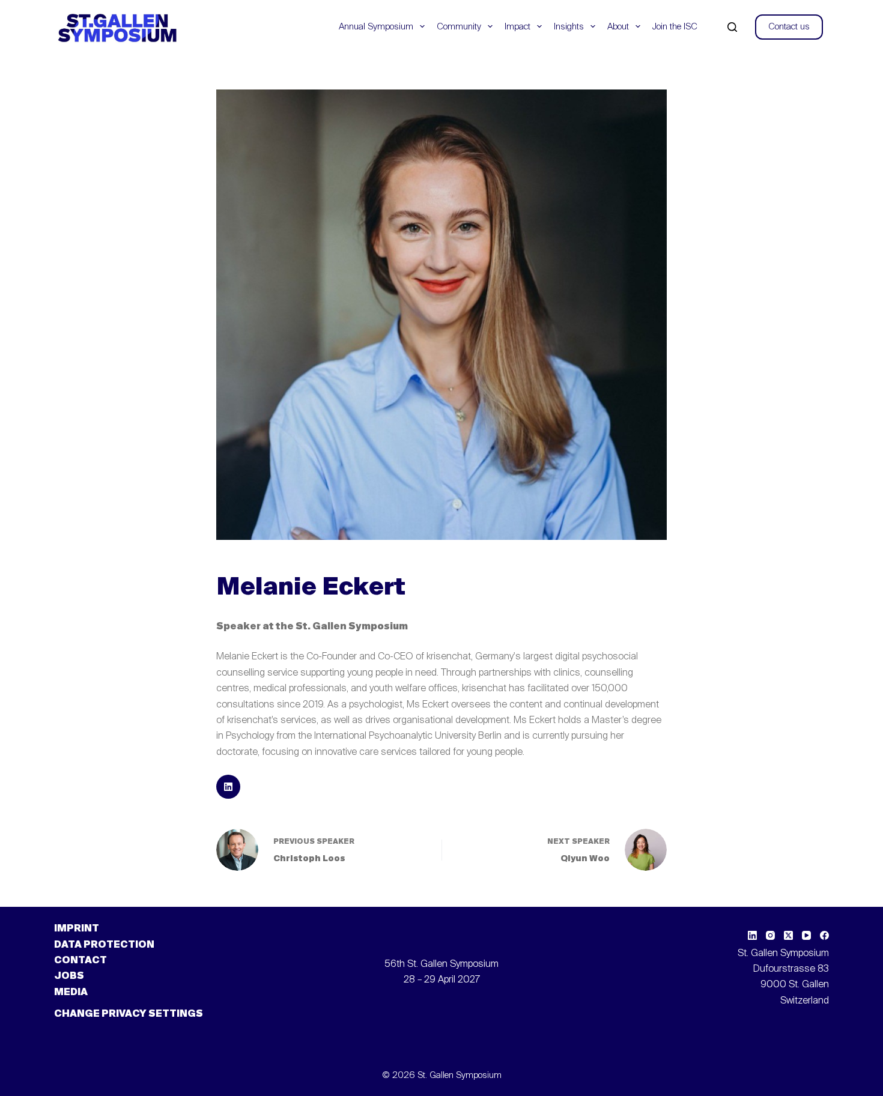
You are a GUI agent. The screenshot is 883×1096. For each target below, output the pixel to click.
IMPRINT (76, 929)
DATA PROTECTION (104, 945)
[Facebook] (824, 935)
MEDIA (71, 993)
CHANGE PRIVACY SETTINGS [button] (128, 1014)
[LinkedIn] (752, 935)
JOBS (69, 976)
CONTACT (80, 961)
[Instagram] (770, 935)
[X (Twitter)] (788, 935)
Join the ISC (674, 26)
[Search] (732, 27)
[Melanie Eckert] (228, 787)
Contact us (789, 26)
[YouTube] (806, 935)
